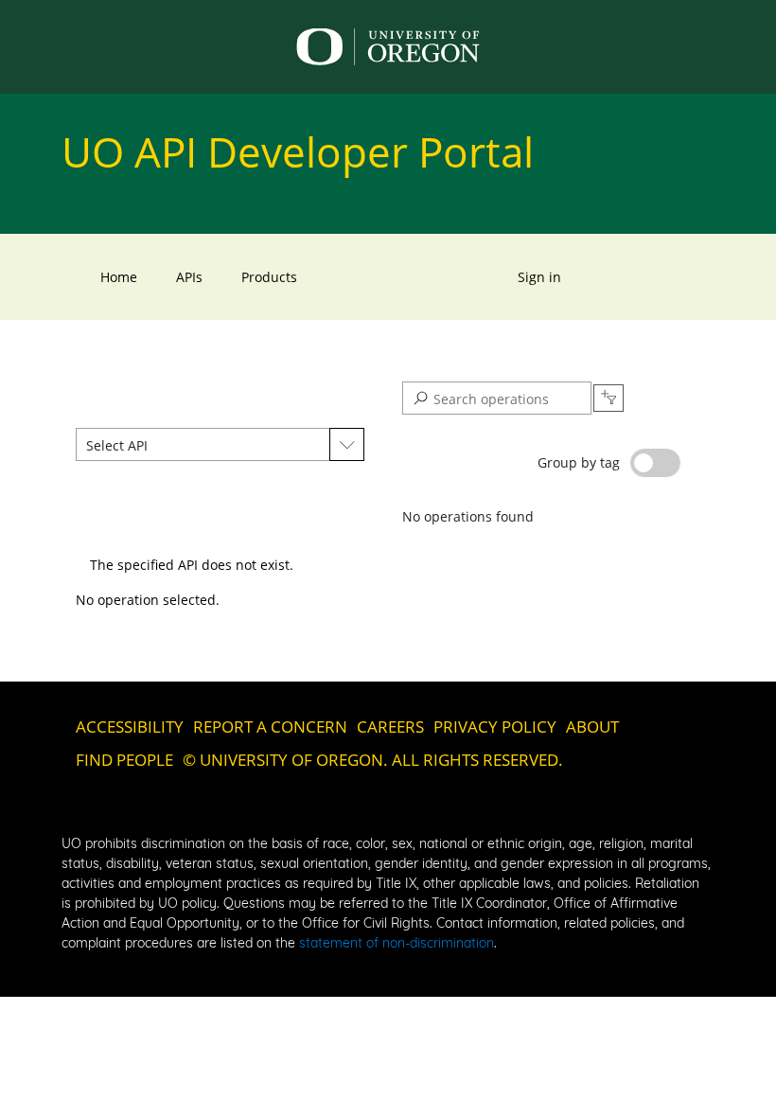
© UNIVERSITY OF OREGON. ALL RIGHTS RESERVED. (373, 760)
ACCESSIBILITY (130, 726)
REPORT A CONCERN (270, 726)
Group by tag (579, 462)
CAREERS (390, 726)
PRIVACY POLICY (494, 726)
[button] (203, 444)
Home (118, 277)
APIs (189, 277)
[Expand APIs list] (346, 444)
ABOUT (592, 726)
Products (269, 277)
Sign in (539, 277)
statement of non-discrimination (396, 942)
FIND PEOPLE (124, 760)
